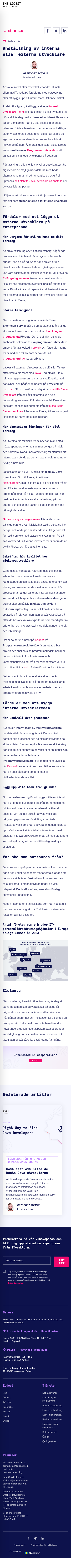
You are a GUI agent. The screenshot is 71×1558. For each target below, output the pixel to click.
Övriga (45, 1436)
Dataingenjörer (49, 1432)
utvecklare (9, 111)
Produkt (12, 766)
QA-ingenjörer (49, 1441)
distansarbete (11, 482)
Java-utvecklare (13, 411)
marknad (8, 389)
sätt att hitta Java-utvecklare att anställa (38, 181)
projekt (37, 347)
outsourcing (56, 405)
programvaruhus (14, 358)
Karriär (6, 1416)
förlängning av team (16, 278)
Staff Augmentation (52, 1415)
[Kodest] (12, 6)
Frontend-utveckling (52, 1410)
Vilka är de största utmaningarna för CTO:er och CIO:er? (15, 1516)
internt (53, 106)
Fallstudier (8, 1407)
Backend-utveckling (52, 1405)
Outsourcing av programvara (21, 519)
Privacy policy (20, 1545)
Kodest (39, 640)
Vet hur (6, 1411)
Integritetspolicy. (15, 1283)
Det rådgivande (49, 1393)
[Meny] (65, 5)
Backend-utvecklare (52, 1419)
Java (38, 373)
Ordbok (6, 1421)
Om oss (7, 1397)
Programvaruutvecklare (42, 150)
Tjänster (7, 1402)
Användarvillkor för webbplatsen (44, 1545)
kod (26, 667)
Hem (5, 1393)
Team (20, 111)
